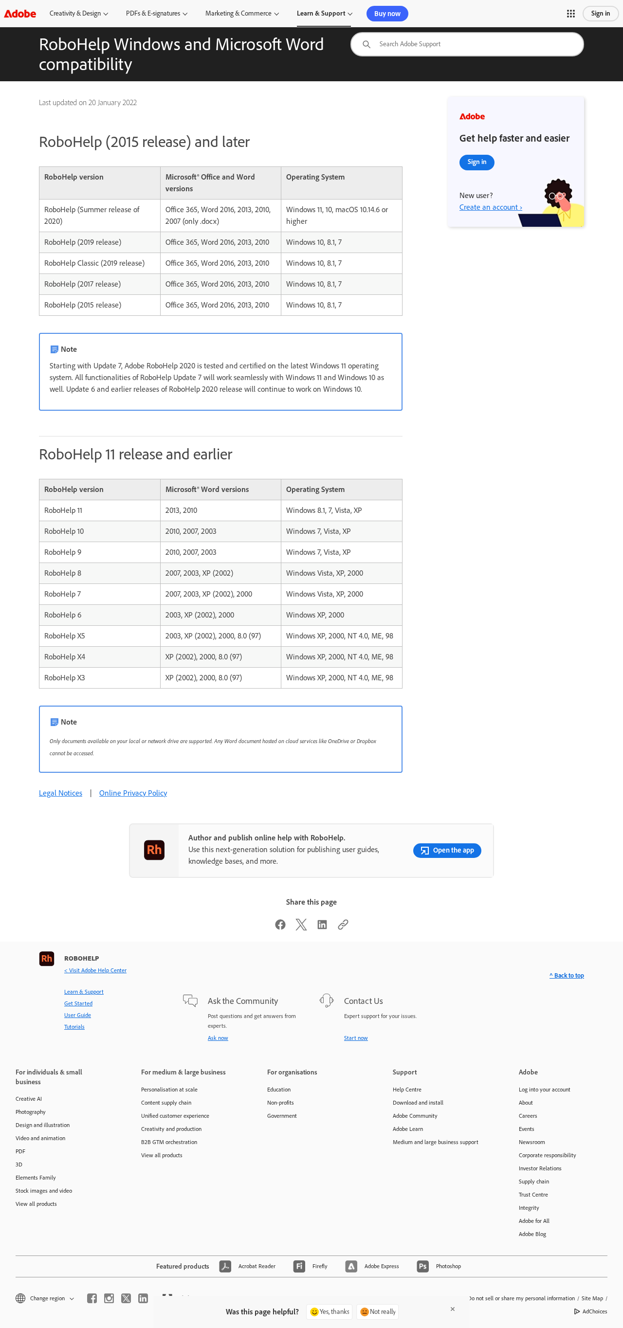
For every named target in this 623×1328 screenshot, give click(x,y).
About (526, 1102)
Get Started (78, 1003)
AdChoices (595, 1311)
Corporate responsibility (547, 1155)
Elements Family (36, 1177)
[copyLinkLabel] (343, 927)
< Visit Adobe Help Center (95, 970)
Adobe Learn (408, 1129)
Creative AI (29, 1098)
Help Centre (407, 1089)
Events (526, 1129)
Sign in (600, 13)
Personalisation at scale (169, 1089)
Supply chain (534, 1181)
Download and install (418, 1102)
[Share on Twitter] (301, 927)
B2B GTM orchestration (169, 1142)
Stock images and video (44, 1190)
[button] (571, 13)
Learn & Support (321, 13)
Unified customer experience (175, 1115)
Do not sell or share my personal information (521, 1298)
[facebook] (92, 1298)
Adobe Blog (532, 1234)
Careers (528, 1115)
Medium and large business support (435, 1142)
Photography (31, 1112)
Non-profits (280, 1102)
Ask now (218, 1038)
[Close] (452, 1309)
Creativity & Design (75, 13)
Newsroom (532, 1142)
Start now (356, 1038)
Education (279, 1089)
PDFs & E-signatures (153, 13)
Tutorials (74, 1026)
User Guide (77, 1015)
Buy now (387, 13)
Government (282, 1115)
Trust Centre (533, 1194)
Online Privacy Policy (133, 793)
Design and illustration (43, 1125)
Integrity (529, 1207)
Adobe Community (415, 1115)
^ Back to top (567, 975)
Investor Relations (540, 1168)
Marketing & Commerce (238, 13)
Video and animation (40, 1138)
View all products (36, 1204)
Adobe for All (534, 1221)
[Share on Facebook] (280, 927)
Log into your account (544, 1089)
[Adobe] (20, 13)
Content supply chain (166, 1102)
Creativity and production (171, 1129)
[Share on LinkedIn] (322, 927)
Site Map (592, 1298)
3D (19, 1164)
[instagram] (109, 1298)
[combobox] (467, 44)
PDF (20, 1151)
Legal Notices (60, 793)
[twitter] (126, 1298)
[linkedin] (143, 1298)
